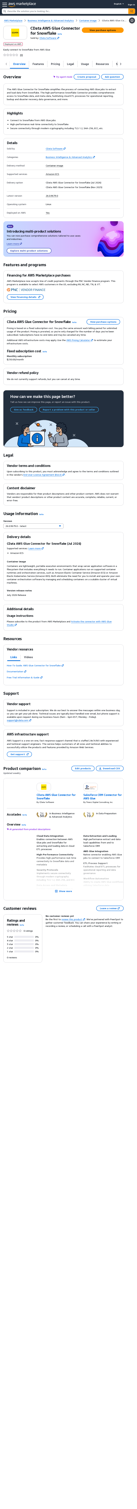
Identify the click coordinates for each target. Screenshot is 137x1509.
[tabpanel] (63, 671)
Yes (48, 212)
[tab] (13, 657)
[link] (114, 20)
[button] (60, 34)
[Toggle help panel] (132, 20)
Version (7, 521)
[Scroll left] (6, 64)
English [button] (117, 3)
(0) (21, 55)
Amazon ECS (52, 174)
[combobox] (65, 11)
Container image (54, 165)
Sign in (131, 4)
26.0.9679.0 (52, 195)
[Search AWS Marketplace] (131, 11)
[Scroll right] (120, 64)
